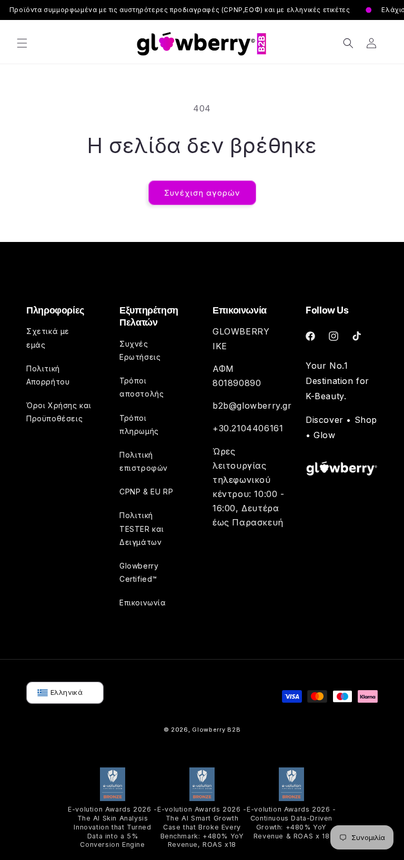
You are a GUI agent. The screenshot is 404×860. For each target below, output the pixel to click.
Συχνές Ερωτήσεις (139, 350)
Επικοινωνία (142, 602)
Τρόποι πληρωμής (139, 424)
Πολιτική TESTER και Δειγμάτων (141, 528)
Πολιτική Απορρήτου (47, 375)
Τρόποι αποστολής (141, 387)
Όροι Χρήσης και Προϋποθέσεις (59, 412)
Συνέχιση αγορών (202, 193)
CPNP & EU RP (146, 491)
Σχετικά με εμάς (47, 338)
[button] (22, 43)
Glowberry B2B (216, 729)
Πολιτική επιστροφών (143, 461)
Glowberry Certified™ (138, 572)
